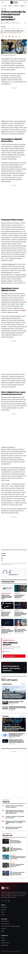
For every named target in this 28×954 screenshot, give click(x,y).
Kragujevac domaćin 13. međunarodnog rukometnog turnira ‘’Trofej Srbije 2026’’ (15, 822)
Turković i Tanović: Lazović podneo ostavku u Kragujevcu (14, 806)
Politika (10, 5)
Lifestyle (3, 555)
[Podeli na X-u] (6, 36)
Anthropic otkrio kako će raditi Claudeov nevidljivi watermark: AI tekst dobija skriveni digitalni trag (16, 741)
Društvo (23, 5)
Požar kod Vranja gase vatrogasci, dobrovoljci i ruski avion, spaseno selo (17, 865)
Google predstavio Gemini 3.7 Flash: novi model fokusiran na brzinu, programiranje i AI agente (17, 734)
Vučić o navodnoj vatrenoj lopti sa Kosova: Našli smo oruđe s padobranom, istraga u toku (17, 873)
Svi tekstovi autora (13, 574)
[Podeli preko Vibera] (9, 36)
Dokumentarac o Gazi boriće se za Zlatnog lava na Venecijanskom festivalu (16, 841)
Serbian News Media (6, 593)
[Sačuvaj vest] (19, 36)
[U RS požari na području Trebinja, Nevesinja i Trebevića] (5, 702)
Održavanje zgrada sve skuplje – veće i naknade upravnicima (11, 668)
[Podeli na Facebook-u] (2, 36)
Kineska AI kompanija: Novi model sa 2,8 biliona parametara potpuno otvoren (6, 614)
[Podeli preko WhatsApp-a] (12, 36)
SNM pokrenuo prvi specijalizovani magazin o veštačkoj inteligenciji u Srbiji (6, 597)
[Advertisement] (14, 103)
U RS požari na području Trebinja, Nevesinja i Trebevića (16, 702)
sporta (3, 131)
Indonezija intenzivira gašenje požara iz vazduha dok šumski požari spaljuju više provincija (17, 707)
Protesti (16, 5)
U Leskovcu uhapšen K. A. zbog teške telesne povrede (14, 817)
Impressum (3, 928)
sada (23, 310)
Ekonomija (17, 610)
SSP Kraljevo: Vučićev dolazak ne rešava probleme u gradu (13, 828)
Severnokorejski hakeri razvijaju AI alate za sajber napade (19, 596)
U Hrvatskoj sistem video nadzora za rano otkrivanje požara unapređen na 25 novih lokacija (18, 857)
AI (2, 560)
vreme (10, 264)
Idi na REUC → (23, 683)
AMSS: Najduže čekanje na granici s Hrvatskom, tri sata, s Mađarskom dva (16, 849)
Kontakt (3, 931)
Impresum (3, 940)
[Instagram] (8, 901)
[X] (2, 901)
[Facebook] (5, 901)
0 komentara (19, 28)
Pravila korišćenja (5, 921)
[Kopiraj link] (16, 36)
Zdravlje (3, 914)
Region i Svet (17, 593)
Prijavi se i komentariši (14, 656)
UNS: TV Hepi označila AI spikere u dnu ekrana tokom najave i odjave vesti (20, 630)
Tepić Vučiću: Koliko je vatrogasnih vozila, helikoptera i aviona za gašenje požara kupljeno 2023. (14, 812)
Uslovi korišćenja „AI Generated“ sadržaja (10, 926)
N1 (4, 26)
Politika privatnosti (5, 923)
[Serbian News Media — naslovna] (14, 2)
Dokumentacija (4, 945)
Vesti (5, 5)
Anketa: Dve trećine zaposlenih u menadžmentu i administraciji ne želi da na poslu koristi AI (20, 614)
